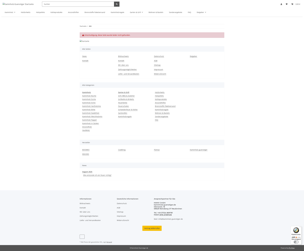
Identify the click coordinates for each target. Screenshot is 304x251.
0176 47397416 (165, 215)
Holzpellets (159, 96)
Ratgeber (193, 56)
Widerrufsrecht (160, 74)
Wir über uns (123, 65)
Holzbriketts (159, 92)
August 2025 (87, 172)
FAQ (156, 120)
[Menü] (300, 227)
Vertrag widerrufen (152, 228)
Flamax (157, 150)
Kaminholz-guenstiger (198, 150)
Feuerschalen (123, 106)
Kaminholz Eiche (88, 103)
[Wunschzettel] (286, 4)
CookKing (122, 150)
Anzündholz (87, 127)
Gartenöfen (122, 113)
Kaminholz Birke (88, 109)
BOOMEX (85, 150)
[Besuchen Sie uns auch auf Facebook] (82, 237)
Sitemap (157, 65)
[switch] (296, 242)
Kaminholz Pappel (89, 120)
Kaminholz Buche (89, 96)
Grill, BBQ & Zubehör (126, 96)
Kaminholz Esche (89, 99)
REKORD (85, 154)
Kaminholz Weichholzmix (92, 116)
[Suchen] (116, 4)
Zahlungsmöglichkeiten (127, 69)
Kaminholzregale (125, 116)
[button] (281, 4)
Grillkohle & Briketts (126, 99)
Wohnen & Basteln (162, 113)
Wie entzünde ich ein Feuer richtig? (97, 175)
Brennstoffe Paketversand (165, 106)
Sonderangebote (161, 116)
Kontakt (85, 61)
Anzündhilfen (160, 103)
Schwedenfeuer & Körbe (128, 109)
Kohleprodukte (161, 99)
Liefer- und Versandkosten (128, 74)
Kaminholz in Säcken (90, 123)
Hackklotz (86, 130)
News (84, 56)
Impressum (158, 69)
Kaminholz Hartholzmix (91, 106)
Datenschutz (159, 56)
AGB (155, 61)
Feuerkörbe (122, 103)
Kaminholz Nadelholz (90, 113)
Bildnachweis (123, 56)
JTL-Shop (291, 248)
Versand (109, 242)
